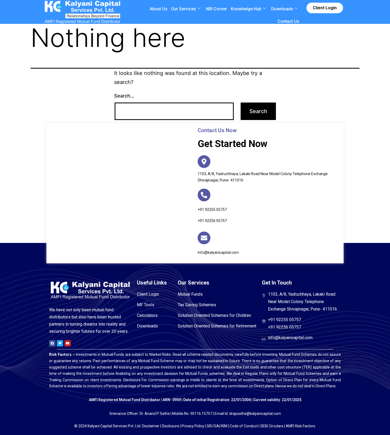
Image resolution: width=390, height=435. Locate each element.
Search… (124, 96)
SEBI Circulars (271, 426)
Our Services (183, 8)
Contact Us (288, 21)
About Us (158, 8)
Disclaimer (150, 426)
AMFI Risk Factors (300, 426)
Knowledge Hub (246, 8)
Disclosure (170, 426)
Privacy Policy (192, 426)
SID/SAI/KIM (217, 426)
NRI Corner (216, 8)
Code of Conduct (244, 426)
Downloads (282, 8)
